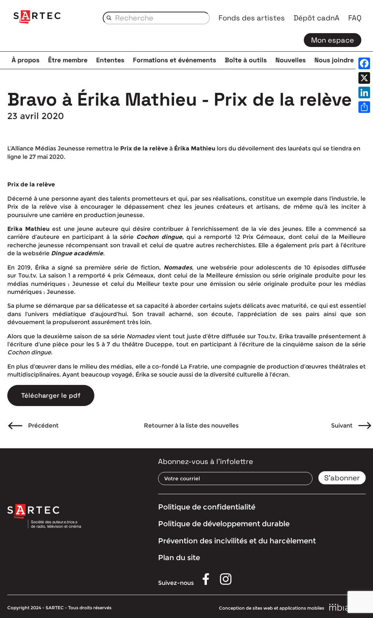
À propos (25, 60)
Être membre (67, 60)
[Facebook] (364, 63)
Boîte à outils (246, 60)
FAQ (354, 18)
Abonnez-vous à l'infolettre (205, 461)
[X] (364, 78)
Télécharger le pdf (51, 395)
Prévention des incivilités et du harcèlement (237, 541)
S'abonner (342, 478)
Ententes (110, 60)
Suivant (342, 425)
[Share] (364, 107)
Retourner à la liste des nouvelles (191, 425)
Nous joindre (334, 60)
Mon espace (332, 40)
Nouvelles (290, 60)
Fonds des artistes (252, 18)
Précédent (43, 425)
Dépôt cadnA (316, 18)
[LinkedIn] (364, 92)
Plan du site (179, 558)
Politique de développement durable (224, 524)
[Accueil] (37, 18)
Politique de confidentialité (206, 507)
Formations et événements (174, 60)
